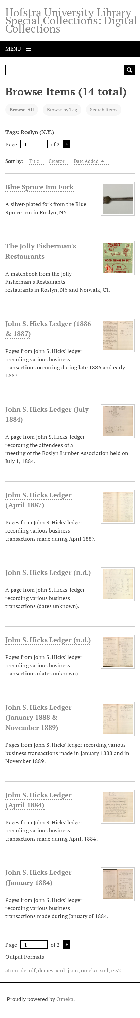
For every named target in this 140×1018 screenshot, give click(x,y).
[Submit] (129, 70)
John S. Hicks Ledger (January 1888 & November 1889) (38, 717)
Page (11, 144)
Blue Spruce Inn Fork (39, 186)
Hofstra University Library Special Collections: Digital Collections (71, 20)
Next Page (66, 144)
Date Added (87, 161)
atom (11, 970)
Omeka (64, 999)
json (73, 970)
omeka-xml (94, 970)
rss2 (116, 970)
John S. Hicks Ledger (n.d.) (48, 572)
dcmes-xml (51, 970)
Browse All (22, 109)
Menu (13, 48)
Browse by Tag (62, 109)
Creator (56, 161)
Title (34, 161)
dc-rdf (28, 970)
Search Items (103, 109)
